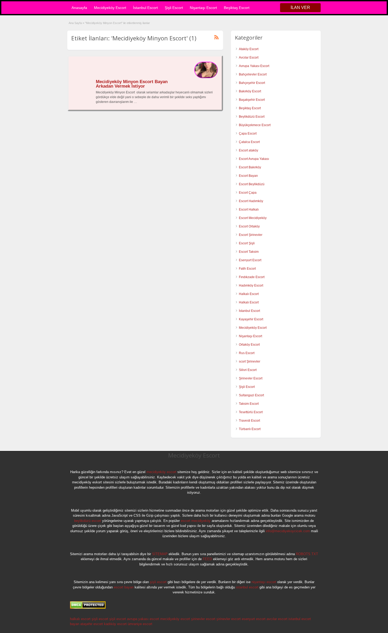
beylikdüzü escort (87, 521)
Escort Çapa (248, 192)
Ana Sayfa (75, 23)
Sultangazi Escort (251, 395)
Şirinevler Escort (250, 378)
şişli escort (158, 582)
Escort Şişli (247, 243)
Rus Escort (246, 353)
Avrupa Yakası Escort (254, 66)
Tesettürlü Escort (251, 412)
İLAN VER (300, 7)
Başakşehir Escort (252, 100)
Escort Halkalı (249, 209)
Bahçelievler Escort (253, 74)
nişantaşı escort (264, 582)
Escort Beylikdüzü (251, 184)
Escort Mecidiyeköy (253, 218)
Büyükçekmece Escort (255, 125)
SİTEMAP (160, 554)
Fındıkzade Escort (251, 277)
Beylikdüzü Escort (251, 116)
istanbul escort (247, 587)
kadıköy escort (115, 624)
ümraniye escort (140, 624)
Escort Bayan (248, 176)
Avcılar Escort (248, 57)
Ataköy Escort (248, 49)
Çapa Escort (248, 133)
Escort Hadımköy (251, 201)
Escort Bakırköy (250, 167)
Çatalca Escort (249, 142)
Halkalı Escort (249, 294)
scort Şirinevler (249, 361)
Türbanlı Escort (250, 429)
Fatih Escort (247, 268)
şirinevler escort (203, 619)
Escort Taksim (249, 252)
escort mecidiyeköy (196, 521)
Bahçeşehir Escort (252, 83)
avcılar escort (277, 619)
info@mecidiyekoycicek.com (288, 531)
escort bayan (124, 587)
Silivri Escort (248, 370)
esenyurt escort (254, 619)
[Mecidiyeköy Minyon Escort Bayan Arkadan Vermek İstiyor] (206, 77)
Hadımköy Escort (251, 285)
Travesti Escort (249, 420)
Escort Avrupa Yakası (254, 159)
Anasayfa (79, 8)
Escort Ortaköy (249, 226)
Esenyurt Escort (250, 260)
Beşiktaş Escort (236, 8)
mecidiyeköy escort (161, 472)
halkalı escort (80, 619)
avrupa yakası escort (143, 619)
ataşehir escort (91, 624)
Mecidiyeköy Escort (110, 8)
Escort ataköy (248, 150)
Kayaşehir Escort (251, 319)
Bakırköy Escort (250, 91)
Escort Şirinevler (250, 235)
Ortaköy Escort (249, 344)
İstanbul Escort (145, 8)
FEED (207, 559)
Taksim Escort (249, 404)
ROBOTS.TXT (307, 554)
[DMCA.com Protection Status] (88, 608)
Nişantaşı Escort (203, 8)
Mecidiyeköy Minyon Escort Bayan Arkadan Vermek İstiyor (132, 84)
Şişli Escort (174, 8)
